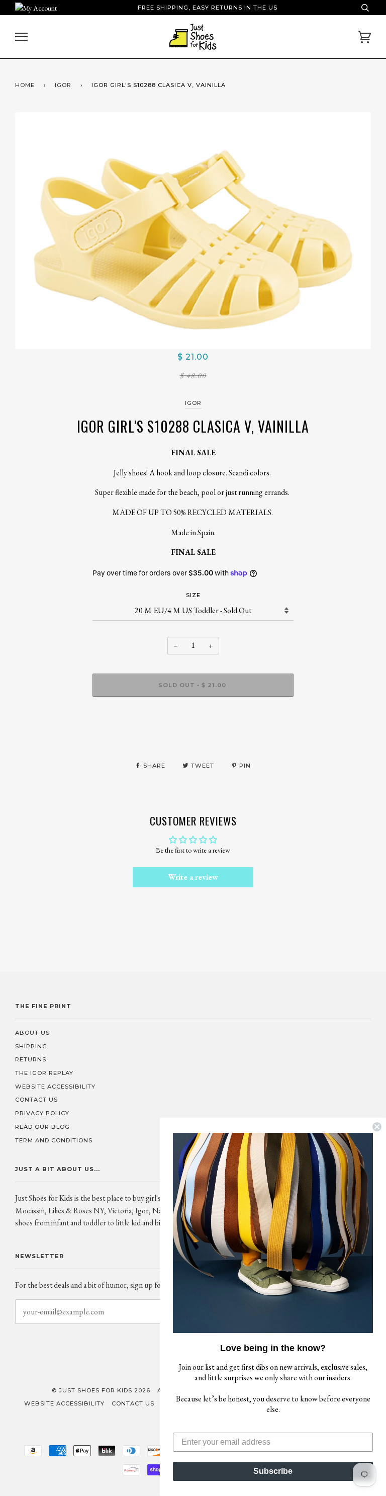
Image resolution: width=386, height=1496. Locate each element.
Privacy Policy (42, 1113)
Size (193, 595)
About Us (32, 1032)
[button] (273, 1233)
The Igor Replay (44, 1072)
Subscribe (273, 1471)
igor (63, 85)
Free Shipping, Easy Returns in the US (207, 7)
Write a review (193, 877)
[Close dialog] (377, 1127)
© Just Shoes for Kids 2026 (101, 1390)
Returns (30, 1059)
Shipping (31, 1046)
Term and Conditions (53, 1140)
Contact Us (36, 1099)
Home (25, 85)
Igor (193, 402)
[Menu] (21, 37)
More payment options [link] (193, 738)
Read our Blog (42, 1126)
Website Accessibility (55, 1086)
